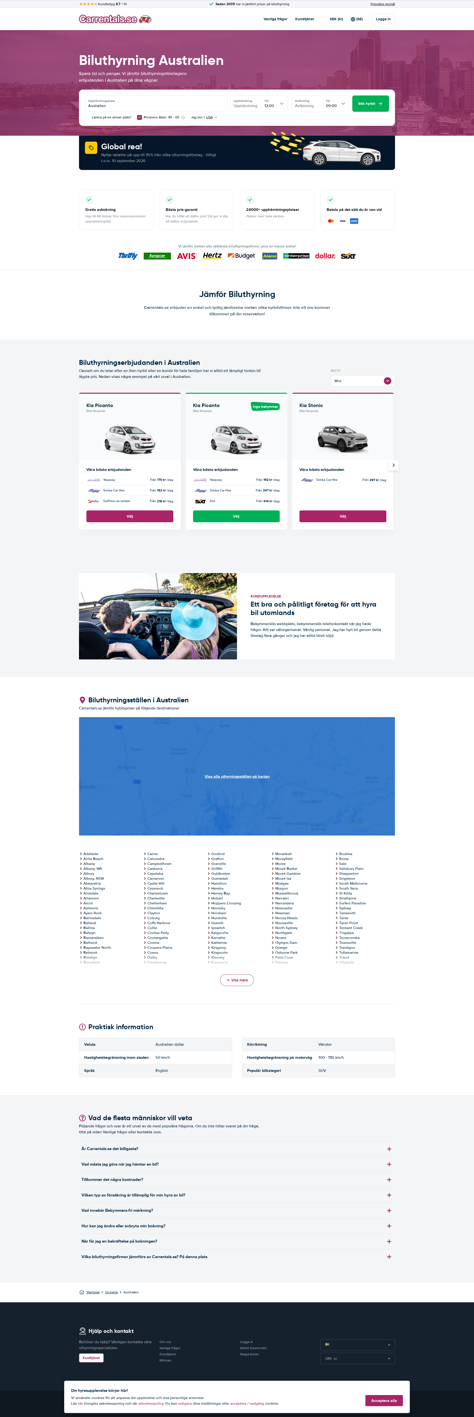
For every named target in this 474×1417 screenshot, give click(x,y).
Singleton (347, 878)
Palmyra (281, 962)
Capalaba (155, 873)
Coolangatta (157, 937)
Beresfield (91, 962)
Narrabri (282, 898)
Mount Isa (283, 878)
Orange (281, 947)
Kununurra (219, 962)
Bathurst (90, 942)
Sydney (345, 908)
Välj (130, 516)
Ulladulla (346, 962)
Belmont (90, 952)
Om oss (165, 1342)
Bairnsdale (92, 918)
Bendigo (90, 957)
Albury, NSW (93, 878)
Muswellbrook (286, 893)
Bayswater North (97, 947)
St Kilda (345, 893)
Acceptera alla (384, 1400)
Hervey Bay (220, 893)
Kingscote (219, 952)
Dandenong (157, 962)
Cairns (152, 854)
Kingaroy (218, 947)
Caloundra (155, 859)
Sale (342, 863)
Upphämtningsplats (101, 101)
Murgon (281, 888)
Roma (344, 859)
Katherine (219, 942)
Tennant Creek (351, 928)
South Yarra (348, 888)
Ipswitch (218, 928)
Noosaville (284, 923)
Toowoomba (349, 937)
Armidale (90, 893)
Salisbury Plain (351, 868)
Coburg (153, 918)
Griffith (216, 868)
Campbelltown (159, 863)
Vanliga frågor (275, 19)
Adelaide (90, 854)
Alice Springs (94, 888)
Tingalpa (346, 933)
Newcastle (283, 908)
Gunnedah (219, 878)
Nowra (280, 937)
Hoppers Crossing (226, 903)
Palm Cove (284, 957)
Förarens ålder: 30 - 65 (161, 117)
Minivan (165, 1360)
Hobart (217, 898)
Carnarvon (155, 878)
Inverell (217, 923)
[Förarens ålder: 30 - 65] (139, 117)
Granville (218, 863)
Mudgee (282, 883)
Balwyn (89, 933)
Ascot (88, 903)
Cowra (152, 952)
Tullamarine (348, 952)
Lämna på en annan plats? (111, 117)
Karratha (218, 937)
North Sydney (286, 928)
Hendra (217, 888)
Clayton (153, 913)
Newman (282, 913)
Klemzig (217, 957)
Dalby (152, 957)
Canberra (154, 868)
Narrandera (284, 903)
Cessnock (155, 888)
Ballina (89, 928)
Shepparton (348, 873)
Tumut (344, 957)
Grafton (217, 859)
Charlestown (157, 893)
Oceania (111, 1292)
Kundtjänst (304, 19)
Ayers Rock (92, 913)
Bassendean (93, 937)
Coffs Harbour (158, 923)
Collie (152, 928)
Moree (280, 863)
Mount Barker (286, 868)
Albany (89, 863)
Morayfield (284, 859)
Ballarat (89, 923)
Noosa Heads (286, 918)
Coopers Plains (159, 947)
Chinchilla (155, 908)
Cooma (153, 942)
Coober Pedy (158, 933)
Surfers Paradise (352, 903)
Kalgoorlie (219, 933)
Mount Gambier (288, 873)
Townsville (347, 942)
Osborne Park (286, 952)
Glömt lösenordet (253, 1348)
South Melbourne (353, 883)
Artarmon (91, 898)
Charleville (156, 898)
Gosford (218, 854)
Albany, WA (92, 868)
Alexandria (92, 883)
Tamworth (347, 913)
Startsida (92, 1292)
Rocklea (345, 854)
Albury (88, 873)
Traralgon (347, 947)
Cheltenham (157, 903)
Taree (343, 918)
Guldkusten (220, 873)
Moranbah (283, 854)
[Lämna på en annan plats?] (87, 117)
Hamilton (218, 883)
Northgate (283, 933)
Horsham (218, 913)
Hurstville (219, 918)
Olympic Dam (286, 942)
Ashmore (90, 908)
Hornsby (218, 908)
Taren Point (348, 923)
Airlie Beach (93, 859)
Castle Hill (155, 883)
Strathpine (347, 898)
